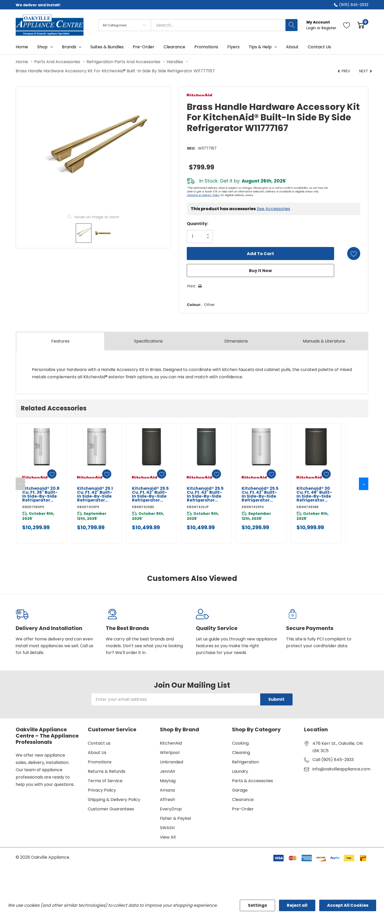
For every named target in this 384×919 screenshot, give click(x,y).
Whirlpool (169, 753)
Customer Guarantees (111, 809)
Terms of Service (105, 781)
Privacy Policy (102, 790)
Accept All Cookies (347, 905)
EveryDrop (171, 809)
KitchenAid (171, 743)
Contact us (99, 743)
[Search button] (292, 25)
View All (168, 837)
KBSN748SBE (307, 507)
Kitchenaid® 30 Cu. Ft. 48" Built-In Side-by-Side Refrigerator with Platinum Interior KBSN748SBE (314, 494)
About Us (97, 753)
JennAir (168, 771)
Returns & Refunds (106, 771)
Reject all (297, 905)
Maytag (168, 781)
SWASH (167, 828)
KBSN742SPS (253, 507)
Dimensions (236, 341)
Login (311, 28)
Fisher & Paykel (175, 818)
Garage (240, 790)
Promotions (100, 762)
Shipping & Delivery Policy (203, 195)
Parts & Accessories (252, 781)
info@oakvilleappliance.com (341, 769)
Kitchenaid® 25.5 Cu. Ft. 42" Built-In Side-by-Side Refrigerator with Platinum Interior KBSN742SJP (205, 494)
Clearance (243, 800)
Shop (42, 47)
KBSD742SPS (88, 507)
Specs (148, 341)
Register (329, 28)
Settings (257, 905)
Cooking (240, 743)
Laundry (240, 771)
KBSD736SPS (33, 507)
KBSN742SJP (198, 507)
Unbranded (171, 762)
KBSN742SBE (143, 507)
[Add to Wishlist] (353, 253)
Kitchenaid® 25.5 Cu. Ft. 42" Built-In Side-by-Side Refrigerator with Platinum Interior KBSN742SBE (150, 494)
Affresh (167, 800)
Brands (69, 47)
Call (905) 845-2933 (333, 760)
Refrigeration (245, 762)
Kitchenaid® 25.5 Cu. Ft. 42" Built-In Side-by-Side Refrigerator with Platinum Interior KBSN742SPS (260, 494)
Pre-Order (243, 809)
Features (60, 341)
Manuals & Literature (324, 341)
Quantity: (197, 224)
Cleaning (241, 753)
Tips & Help (260, 47)
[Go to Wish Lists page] (346, 25)
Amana (167, 790)
